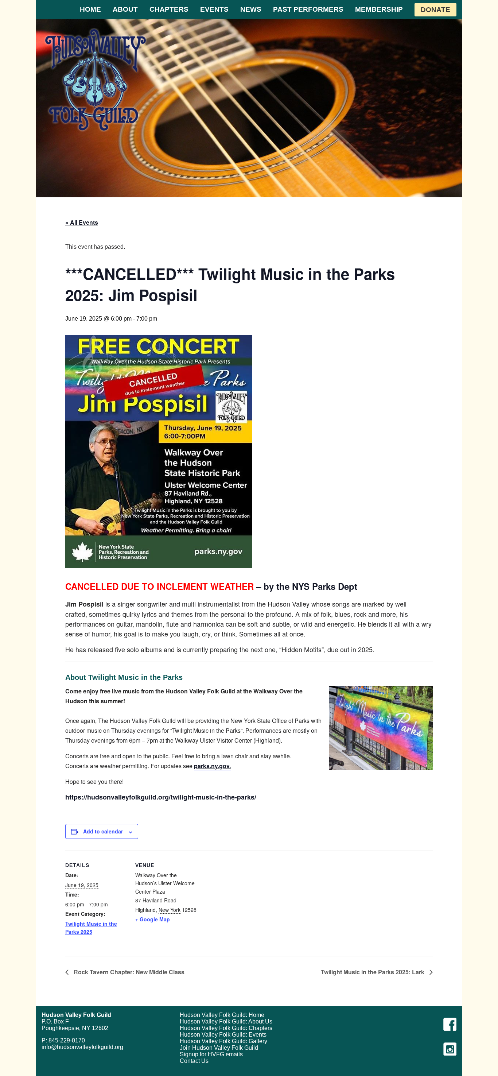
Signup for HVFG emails (211, 1054)
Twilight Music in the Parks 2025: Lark (373, 972)
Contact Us (194, 1061)
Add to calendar (103, 831)
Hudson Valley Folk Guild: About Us (226, 1021)
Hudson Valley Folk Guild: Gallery (223, 1041)
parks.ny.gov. (212, 766)
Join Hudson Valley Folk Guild (219, 1048)
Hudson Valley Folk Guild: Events (223, 1035)
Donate (435, 9)
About (125, 9)
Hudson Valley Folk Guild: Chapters (226, 1028)
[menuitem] (90, 9)
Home (90, 9)
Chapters (168, 9)
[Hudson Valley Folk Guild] (95, 80)
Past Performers (308, 9)
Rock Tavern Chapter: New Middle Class (128, 972)
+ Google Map (152, 919)
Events (214, 9)
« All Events (81, 222)
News (250, 9)
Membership (379, 9)
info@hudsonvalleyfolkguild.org (82, 1047)
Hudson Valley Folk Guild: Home (222, 1015)
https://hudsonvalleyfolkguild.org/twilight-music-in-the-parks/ (160, 797)
